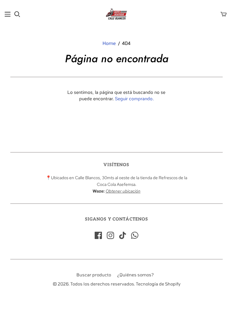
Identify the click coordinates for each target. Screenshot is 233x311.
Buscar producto (93, 274)
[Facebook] (98, 235)
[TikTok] (122, 235)
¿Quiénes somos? (135, 274)
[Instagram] (110, 235)
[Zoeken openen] (17, 14)
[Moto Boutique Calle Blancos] (116, 14)
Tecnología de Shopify (158, 283)
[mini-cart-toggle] (223, 14)
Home (109, 43)
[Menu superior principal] (8, 14)
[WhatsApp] (134, 235)
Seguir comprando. (134, 99)
